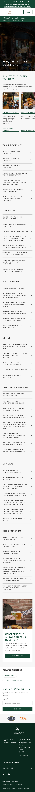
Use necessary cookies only (17, 431)
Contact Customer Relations (13, 680)
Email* (5, 699)
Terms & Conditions (23, 788)
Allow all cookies (17, 425)
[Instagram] (9, 774)
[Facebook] (4, 774)
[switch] (30, 398)
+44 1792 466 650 (10, 742)
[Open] (4, 12)
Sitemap (14, 788)
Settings (26, 418)
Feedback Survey (10, 676)
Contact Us (17, 656)
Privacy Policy (6, 788)
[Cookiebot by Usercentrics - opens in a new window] (25, 359)
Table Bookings (11, 112)
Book (27, 12)
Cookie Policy (18, 784)
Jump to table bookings (11, 100)
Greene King (8, 768)
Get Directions (23, 755)
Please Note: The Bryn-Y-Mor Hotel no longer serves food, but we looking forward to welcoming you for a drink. (17, 4)
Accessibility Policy (8, 784)
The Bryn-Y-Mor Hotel (12, 762)
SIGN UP (17, 709)
